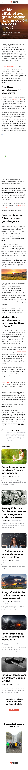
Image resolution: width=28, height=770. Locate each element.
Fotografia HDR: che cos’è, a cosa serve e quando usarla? (13, 595)
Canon (24, 351)
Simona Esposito (7, 32)
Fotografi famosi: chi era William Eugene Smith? (13, 677)
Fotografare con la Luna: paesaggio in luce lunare (12, 636)
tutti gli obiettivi (8, 66)
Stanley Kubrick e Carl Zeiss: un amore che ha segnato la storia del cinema (13, 513)
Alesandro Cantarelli (9, 643)
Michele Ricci (7, 520)
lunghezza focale (18, 99)
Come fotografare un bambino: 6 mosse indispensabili (13, 470)
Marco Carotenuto (8, 476)
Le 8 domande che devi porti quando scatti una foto (12, 554)
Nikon (19, 351)
